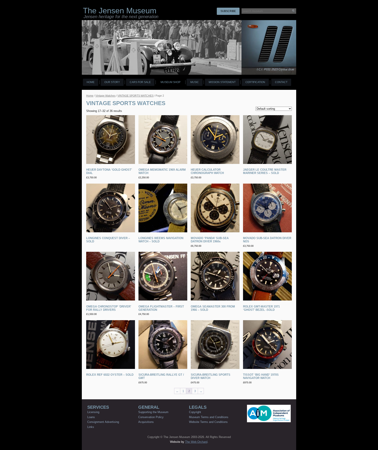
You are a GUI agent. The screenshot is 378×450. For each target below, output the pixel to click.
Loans (91, 417)
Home (90, 82)
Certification (255, 82)
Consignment (95, 422)
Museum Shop (170, 82)
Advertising (112, 422)
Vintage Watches (105, 95)
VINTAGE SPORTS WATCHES (135, 95)
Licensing (93, 412)
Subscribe (228, 11)
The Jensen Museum (119, 10)
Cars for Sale (140, 82)
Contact (281, 82)
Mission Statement (222, 82)
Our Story (112, 82)
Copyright (195, 412)
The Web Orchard (196, 441)
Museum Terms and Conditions (208, 417)
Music (194, 82)
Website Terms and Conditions (208, 422)
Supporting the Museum (153, 412)
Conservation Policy (151, 417)
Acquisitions (146, 422)
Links (90, 427)
